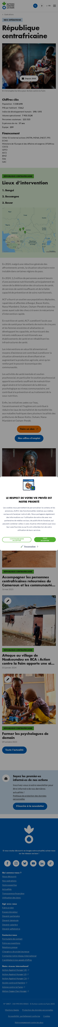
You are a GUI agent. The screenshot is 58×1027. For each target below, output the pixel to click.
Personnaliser (30, 546)
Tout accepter (45, 539)
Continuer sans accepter (17, 539)
